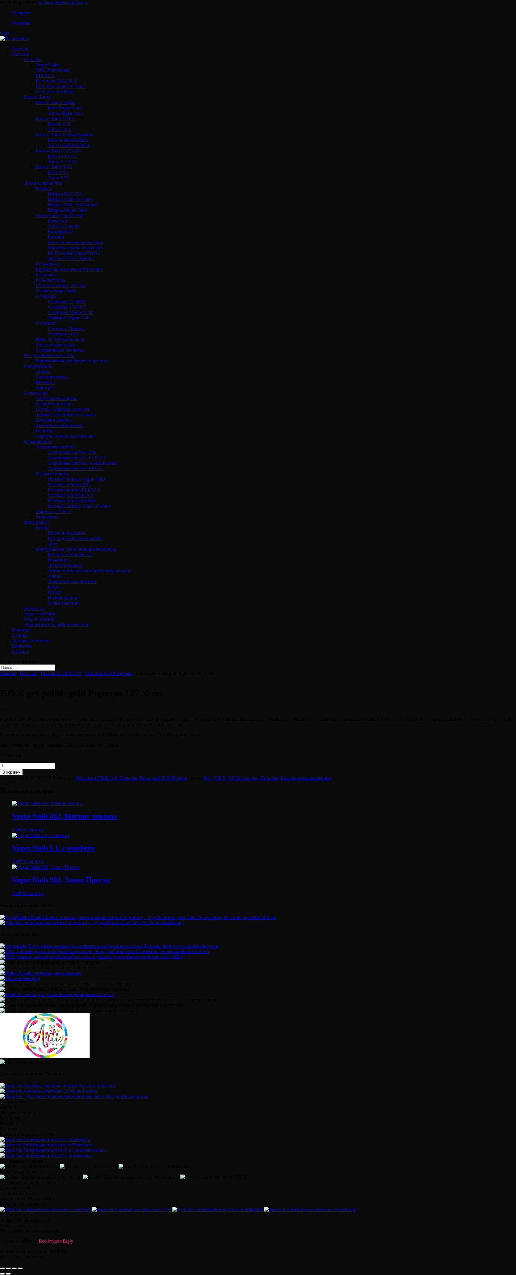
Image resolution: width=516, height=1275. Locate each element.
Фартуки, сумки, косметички (65, 436)
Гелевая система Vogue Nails (76, 479)
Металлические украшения (75, 242)
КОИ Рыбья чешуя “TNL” (74, 253)
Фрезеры (45, 387)
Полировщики (62, 597)
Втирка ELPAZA (65, 193)
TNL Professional (52, 70)
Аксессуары (36, 393)
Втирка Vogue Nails (67, 210)
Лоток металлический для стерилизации (89, 570)
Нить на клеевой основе (60, 339)
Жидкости (34, 608)
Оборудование (38, 366)
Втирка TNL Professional (72, 204)
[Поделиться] (8, 1268)
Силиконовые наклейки (60, 350)
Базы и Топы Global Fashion (64, 134)
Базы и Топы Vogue (55, 102)
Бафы (53, 586)
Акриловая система (56, 446)
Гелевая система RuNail (72, 500)
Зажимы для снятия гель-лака (66, 414)
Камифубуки (61, 231)
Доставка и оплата (31, 640)
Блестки (56, 237)
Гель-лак (32, 59)
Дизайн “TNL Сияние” (71, 258)
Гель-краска (48, 263)
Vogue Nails (47, 64)
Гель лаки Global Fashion (61, 86)
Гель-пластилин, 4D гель (61, 285)
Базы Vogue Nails (65, 107)
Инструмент (36, 522)
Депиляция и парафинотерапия (56, 624)
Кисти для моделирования (75, 538)
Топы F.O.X (60, 129)
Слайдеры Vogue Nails (70, 312)
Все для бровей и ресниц (49, 355)
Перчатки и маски (54, 403)
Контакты (22, 646)
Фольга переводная (55, 344)
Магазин (21, 54)
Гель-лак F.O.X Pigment (109, 673)
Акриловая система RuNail (75, 468)
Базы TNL (58, 172)
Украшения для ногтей (59, 215)
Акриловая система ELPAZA (77, 457)
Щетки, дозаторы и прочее (63, 409)
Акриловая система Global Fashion (83, 463)
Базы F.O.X (59, 123)
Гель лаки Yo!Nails (54, 91)
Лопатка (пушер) (65, 565)
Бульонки (57, 220)
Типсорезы (47, 516)
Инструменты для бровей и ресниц (72, 360)
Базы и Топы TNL (54, 167)
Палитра (44, 430)
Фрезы (54, 576)
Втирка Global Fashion (70, 199)
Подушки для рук (54, 420)
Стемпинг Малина (67, 328)
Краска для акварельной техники (69, 269)
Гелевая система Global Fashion (79, 506)
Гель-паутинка (50, 280)
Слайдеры (46, 296)
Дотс (53, 543)
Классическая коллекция (306, 777)
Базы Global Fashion (68, 140)
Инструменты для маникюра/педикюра (76, 549)
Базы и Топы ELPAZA (59, 150)
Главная (20, 48)
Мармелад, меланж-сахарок (76, 247)
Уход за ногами (39, 619)
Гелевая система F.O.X (71, 495)
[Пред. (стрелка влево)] (2, 1274)
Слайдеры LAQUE (67, 306)
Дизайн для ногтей (43, 183)
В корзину (11, 772)
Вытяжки (45, 382)
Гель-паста (46, 274)
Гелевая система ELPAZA (74, 489)
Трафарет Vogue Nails (69, 317)
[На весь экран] (14, 1268)
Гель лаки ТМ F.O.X (56, 80)
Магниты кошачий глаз (59, 425)
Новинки (21, 629)
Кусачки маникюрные (70, 554)
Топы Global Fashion (68, 145)
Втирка (43, 188)
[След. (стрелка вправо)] (8, 1274)
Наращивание (38, 441)
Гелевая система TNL (69, 484)
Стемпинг (46, 323)
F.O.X (220, 777)
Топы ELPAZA (63, 161)
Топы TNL (59, 177)
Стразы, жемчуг (64, 226)
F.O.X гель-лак (243, 777)
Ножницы (58, 559)
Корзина (20, 651)
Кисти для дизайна (67, 533)
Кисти (42, 527)
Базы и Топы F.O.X (55, 118)
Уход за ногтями (40, 613)
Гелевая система (52, 473)
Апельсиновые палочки (72, 581)
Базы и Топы (37, 97)
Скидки (20, 635)
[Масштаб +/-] (20, 1268)
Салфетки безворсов (56, 398)
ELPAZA (45, 75)
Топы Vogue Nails (65, 113)
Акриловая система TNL (73, 452)
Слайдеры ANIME (66, 301)
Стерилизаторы (51, 376)
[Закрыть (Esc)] (2, 1268)
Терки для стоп (63, 603)
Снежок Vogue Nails (56, 290)
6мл (208, 777)
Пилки (55, 592)
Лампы (43, 371)
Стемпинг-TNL (63, 333)
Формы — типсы (53, 511)
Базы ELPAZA (62, 156)
